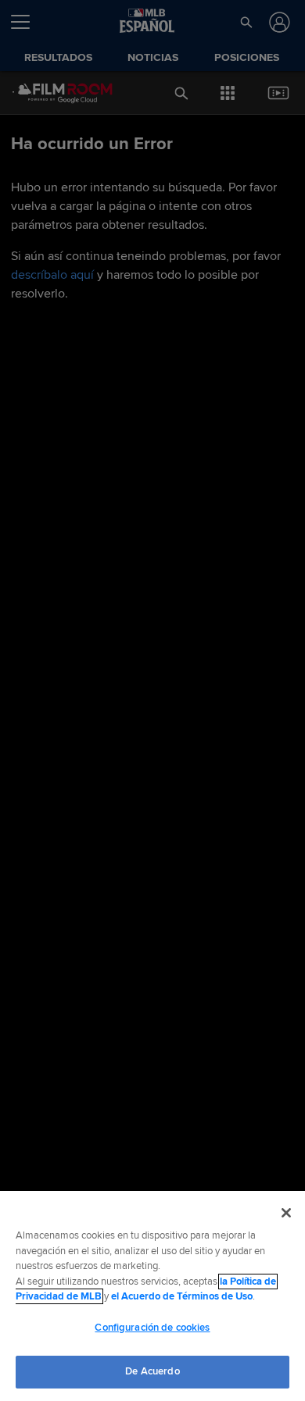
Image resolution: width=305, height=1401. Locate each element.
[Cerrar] (286, 1213)
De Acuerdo (152, 1371)
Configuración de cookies (152, 1327)
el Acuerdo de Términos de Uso (182, 1296)
